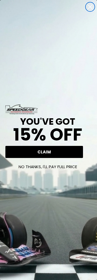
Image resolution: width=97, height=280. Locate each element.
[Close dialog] (90, 7)
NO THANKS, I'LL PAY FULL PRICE (48, 167)
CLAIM (44, 152)
